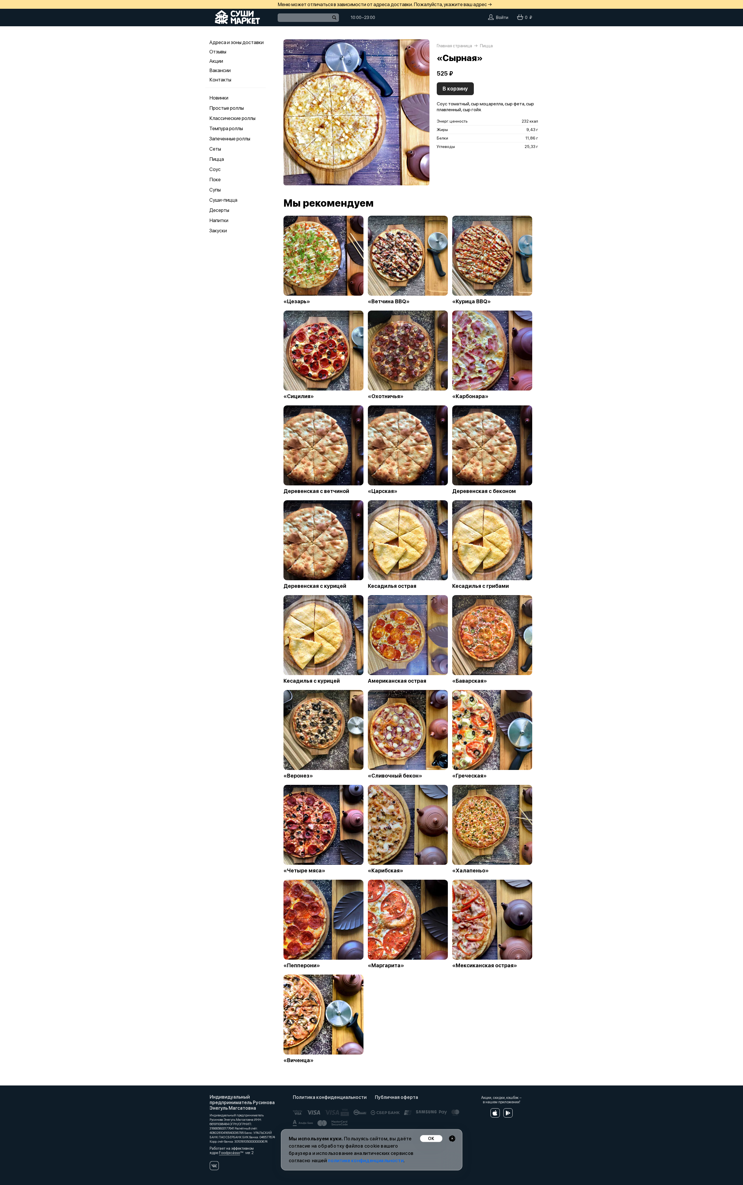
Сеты (215, 149)
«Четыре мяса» (304, 871)
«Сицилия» (298, 396)
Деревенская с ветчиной (316, 491)
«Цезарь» (296, 301)
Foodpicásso (229, 1153)
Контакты (220, 80)
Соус (215, 169)
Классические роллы (232, 118)
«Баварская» (469, 681)
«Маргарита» (386, 965)
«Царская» (382, 491)
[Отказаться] (452, 1138)
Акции (216, 61)
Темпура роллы (226, 128)
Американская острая (397, 681)
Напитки (218, 220)
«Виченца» (298, 1060)
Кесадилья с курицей (311, 681)
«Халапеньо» (470, 871)
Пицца (216, 159)
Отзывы (217, 52)
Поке (215, 179)
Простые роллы (226, 108)
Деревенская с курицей (314, 586)
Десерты (219, 210)
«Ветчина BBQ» (389, 301)
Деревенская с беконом (484, 491)
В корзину (455, 89)
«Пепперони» (301, 965)
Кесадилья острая (392, 586)
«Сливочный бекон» (395, 776)
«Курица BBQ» (471, 301)
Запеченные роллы (229, 139)
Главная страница (454, 45)
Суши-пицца (223, 200)
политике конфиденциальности (365, 1160)
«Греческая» (469, 776)
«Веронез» (298, 776)
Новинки (218, 98)
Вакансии (220, 70)
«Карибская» (385, 871)
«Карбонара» (470, 396)
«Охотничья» (385, 396)
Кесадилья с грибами (480, 586)
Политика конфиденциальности (330, 1097)
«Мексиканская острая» (484, 965)
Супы (215, 190)
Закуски (218, 230)
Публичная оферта (396, 1097)
